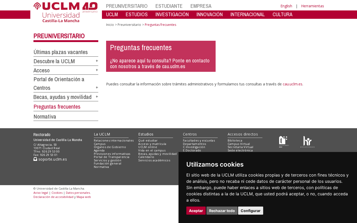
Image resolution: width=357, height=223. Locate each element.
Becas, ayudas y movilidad (62, 97)
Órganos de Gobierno (110, 147)
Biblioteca (235, 140)
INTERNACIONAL (248, 14)
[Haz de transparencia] (284, 141)
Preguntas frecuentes (56, 106)
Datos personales (78, 193)
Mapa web (84, 197)
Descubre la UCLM (54, 61)
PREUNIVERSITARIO (127, 5)
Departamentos (194, 144)
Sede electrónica (240, 150)
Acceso (41, 70)
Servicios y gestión (107, 160)
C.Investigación (194, 147)
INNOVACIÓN (210, 14)
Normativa (44, 116)
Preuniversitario (59, 36)
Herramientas (312, 5)
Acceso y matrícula (152, 144)
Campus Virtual (239, 144)
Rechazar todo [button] (222, 210)
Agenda (99, 150)
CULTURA (282, 14)
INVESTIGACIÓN (172, 14)
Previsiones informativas (112, 154)
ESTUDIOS (137, 14)
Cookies (56, 193)
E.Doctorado (192, 150)
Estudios (145, 134)
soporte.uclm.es (52, 159)
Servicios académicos (154, 160)
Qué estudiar (148, 140)
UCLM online (147, 147)
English (286, 5)
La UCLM (102, 134)
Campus (100, 144)
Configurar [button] (251, 210)
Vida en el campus (151, 150)
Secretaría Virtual (241, 147)
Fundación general (108, 163)
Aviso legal (40, 193)
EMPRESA (201, 5)
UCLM (112, 14)
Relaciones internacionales (114, 140)
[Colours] (307, 141)
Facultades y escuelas (199, 140)
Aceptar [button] (196, 210)
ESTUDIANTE (169, 5)
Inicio (110, 24)
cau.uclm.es (292, 83)
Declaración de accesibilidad (53, 197)
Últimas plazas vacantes (60, 52)
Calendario (146, 157)
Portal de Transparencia (112, 157)
